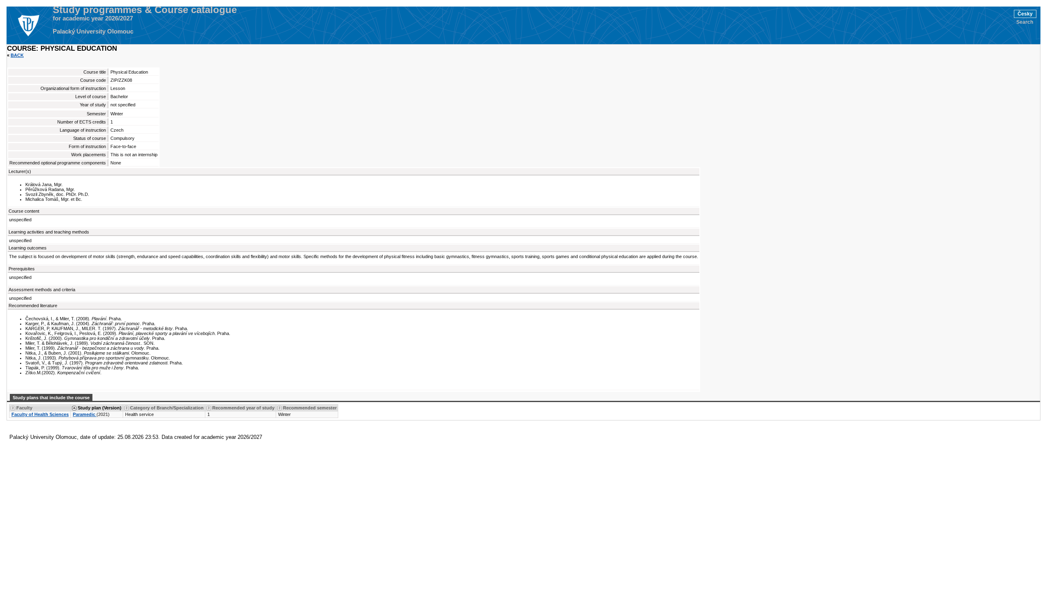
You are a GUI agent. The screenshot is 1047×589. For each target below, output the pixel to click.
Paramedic (85, 414)
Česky (1025, 14)
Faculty (24, 407)
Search (1024, 22)
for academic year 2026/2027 (93, 18)
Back (17, 55)
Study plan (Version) (99, 407)
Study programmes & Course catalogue (145, 10)
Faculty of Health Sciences (40, 414)
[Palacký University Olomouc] (28, 25)
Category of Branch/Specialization (167, 407)
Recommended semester (310, 407)
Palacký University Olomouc (93, 31)
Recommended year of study (243, 407)
